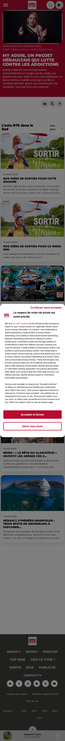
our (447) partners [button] (20, 323)
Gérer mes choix (32, 426)
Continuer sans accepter (46, 307)
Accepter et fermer (32, 414)
